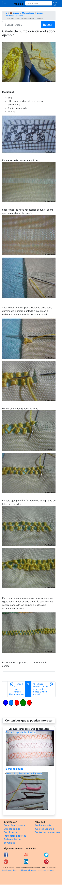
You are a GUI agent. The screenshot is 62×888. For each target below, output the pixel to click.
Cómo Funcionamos (14, 825)
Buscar (47, 24)
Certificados (10, 832)
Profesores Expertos (15, 835)
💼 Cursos (14, 13)
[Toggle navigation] (4, 3)
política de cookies (45, 870)
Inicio (5, 13)
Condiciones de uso (10, 870)
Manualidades (28, 13)
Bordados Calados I (14, 16)
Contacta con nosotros (47, 832)
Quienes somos (12, 828)
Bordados (41, 13)
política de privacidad (27, 870)
